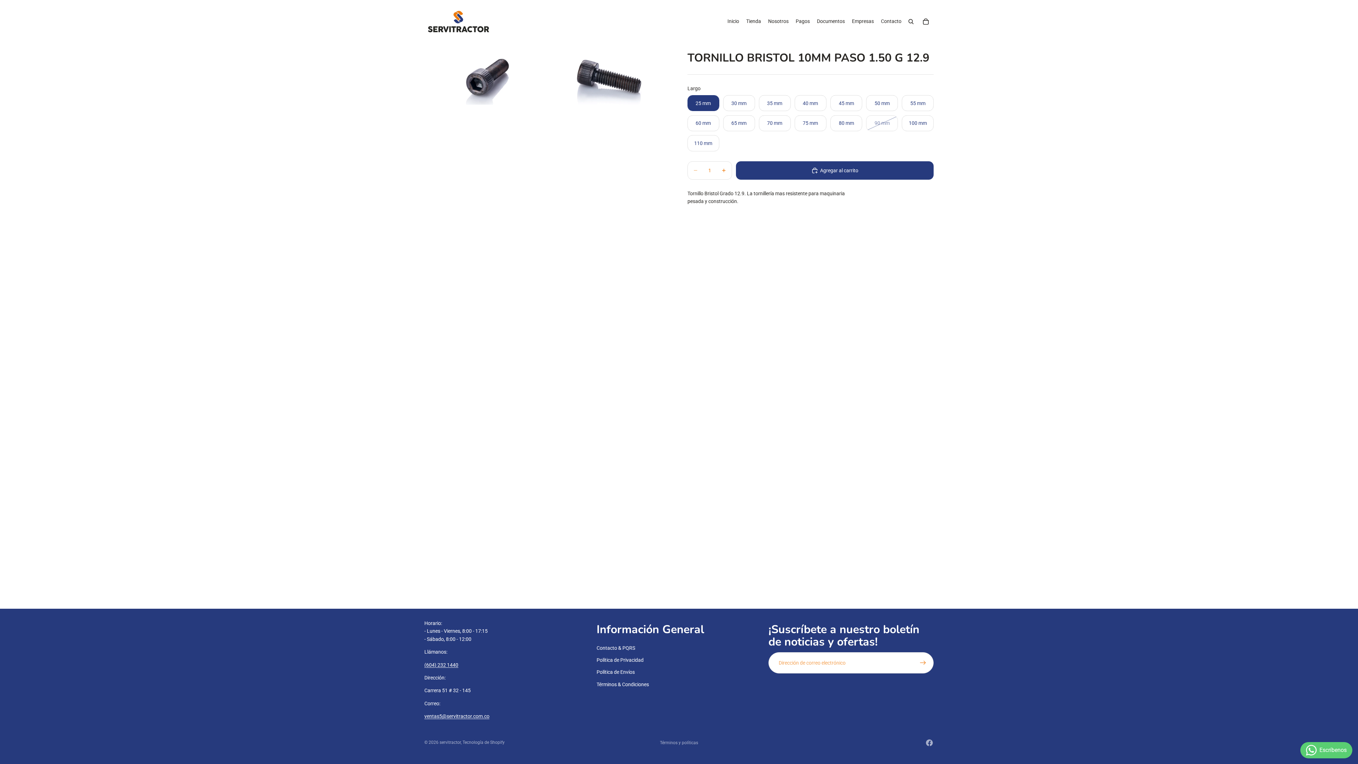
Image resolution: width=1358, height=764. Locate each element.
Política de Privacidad (620, 660)
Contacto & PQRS (616, 648)
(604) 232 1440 (441, 665)
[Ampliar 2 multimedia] (609, 74)
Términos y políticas (679, 742)
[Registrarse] (923, 662)
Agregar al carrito (839, 170)
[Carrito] (926, 21)
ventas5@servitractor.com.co (456, 716)
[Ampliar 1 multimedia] (485, 74)
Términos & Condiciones (623, 684)
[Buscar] (911, 21)
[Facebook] (929, 743)
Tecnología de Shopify (484, 742)
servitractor (450, 742)
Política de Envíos (616, 672)
